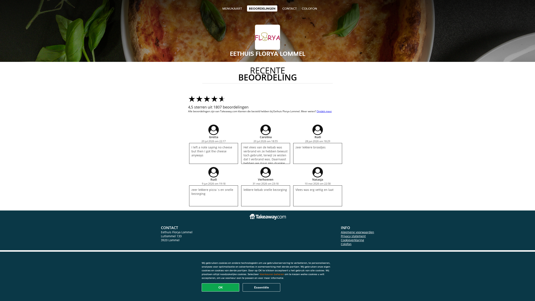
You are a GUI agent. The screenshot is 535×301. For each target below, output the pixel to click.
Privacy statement (353, 236)
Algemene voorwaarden (357, 232)
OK (220, 287)
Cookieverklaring (352, 240)
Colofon (346, 244)
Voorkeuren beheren (272, 274)
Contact (289, 8)
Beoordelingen (262, 8)
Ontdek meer (324, 111)
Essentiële (261, 287)
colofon (309, 8)
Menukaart (232, 8)
